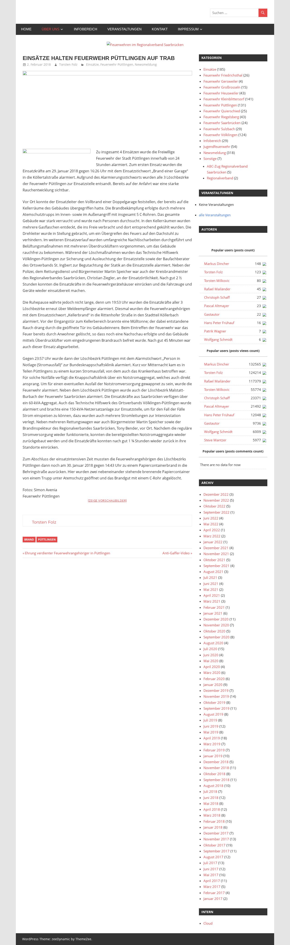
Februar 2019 (214, 750)
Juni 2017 (210, 869)
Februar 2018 (214, 821)
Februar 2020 (214, 678)
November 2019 (216, 696)
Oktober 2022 (214, 506)
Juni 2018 (210, 797)
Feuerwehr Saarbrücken (222, 122)
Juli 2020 (210, 649)
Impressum (188, 29)
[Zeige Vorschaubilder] (107, 500)
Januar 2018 (212, 827)
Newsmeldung (146, 64)
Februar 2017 (214, 892)
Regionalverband (220, 178)
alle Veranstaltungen (215, 215)
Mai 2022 (210, 524)
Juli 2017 (210, 863)
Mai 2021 (210, 589)
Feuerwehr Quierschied (221, 111)
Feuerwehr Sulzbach (219, 129)
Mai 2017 (210, 875)
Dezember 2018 (216, 762)
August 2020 (213, 643)
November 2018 (216, 767)
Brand (29, 539)
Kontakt (160, 29)
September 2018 (216, 779)
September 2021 (216, 565)
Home (26, 29)
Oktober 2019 (214, 702)
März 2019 (211, 744)
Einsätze (92, 64)
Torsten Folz (68, 64)
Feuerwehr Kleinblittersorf (223, 99)
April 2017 (211, 880)
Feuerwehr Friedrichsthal (222, 75)
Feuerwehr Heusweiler (221, 93)
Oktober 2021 (214, 560)
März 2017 (211, 886)
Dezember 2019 (216, 690)
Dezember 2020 (216, 619)
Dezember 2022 (216, 494)
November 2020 (216, 625)
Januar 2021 (212, 613)
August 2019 (213, 714)
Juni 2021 (210, 583)
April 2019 (211, 738)
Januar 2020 (212, 684)
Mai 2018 (210, 803)
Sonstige (210, 158)
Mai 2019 (210, 732)
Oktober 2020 (214, 631)
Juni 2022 (210, 518)
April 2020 (211, 666)
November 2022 (216, 500)
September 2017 (216, 851)
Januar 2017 (212, 898)
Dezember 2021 (216, 548)
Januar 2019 (212, 756)
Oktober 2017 (214, 845)
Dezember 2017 (216, 833)
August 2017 (213, 857)
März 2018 (211, 815)
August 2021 (213, 571)
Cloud (208, 923)
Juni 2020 (210, 655)
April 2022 (211, 530)
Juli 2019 (210, 720)
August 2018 (213, 785)
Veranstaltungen (124, 29)
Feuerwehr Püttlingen (116, 64)
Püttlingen (47, 539)
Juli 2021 (210, 577)
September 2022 (216, 512)
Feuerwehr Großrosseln (221, 87)
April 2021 (211, 595)
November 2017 (216, 839)
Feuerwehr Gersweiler (220, 81)
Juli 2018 (210, 791)
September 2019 (216, 708)
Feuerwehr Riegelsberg (221, 117)
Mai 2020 (210, 661)
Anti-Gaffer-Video (176, 553)
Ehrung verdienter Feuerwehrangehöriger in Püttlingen (67, 553)
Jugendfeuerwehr (216, 146)
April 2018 (211, 809)
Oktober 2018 (214, 774)
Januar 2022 (212, 542)
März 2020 (211, 672)
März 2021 (211, 601)
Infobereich (85, 29)
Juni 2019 (210, 726)
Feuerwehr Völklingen (220, 134)
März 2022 (211, 536)
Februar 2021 (214, 607)
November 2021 (216, 553)
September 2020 (216, 637)
